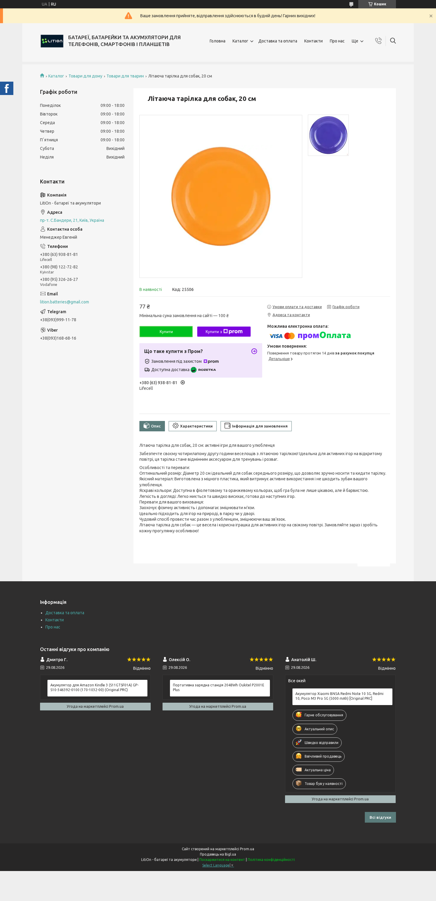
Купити (166, 331)
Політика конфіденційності (271, 860)
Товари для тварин (125, 76)
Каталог (240, 41)
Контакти (313, 41)
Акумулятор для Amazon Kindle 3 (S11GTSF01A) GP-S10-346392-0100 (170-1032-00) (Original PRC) (94, 687)
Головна (217, 41)
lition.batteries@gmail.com (64, 302)
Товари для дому (85, 76)
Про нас (337, 41)
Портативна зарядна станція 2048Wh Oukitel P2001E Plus (218, 687)
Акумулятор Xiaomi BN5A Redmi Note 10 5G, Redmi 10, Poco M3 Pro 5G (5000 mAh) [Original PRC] (339, 696)
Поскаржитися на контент (222, 860)
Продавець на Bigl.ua (218, 854)
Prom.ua (247, 849)
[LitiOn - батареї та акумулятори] (52, 41)
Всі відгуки (380, 817)
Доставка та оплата (277, 41)
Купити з (214, 331)
